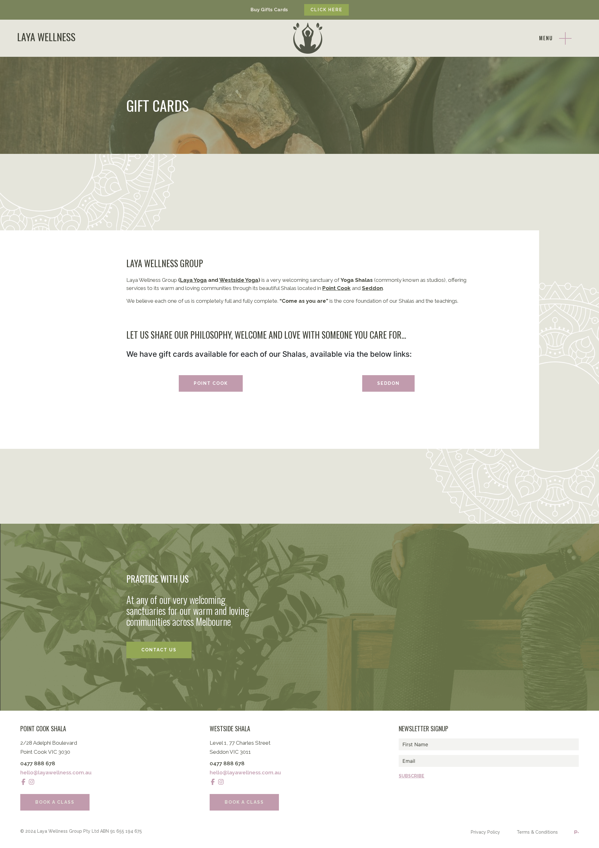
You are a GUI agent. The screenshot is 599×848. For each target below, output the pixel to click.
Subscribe (411, 775)
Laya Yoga (193, 280)
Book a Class (55, 802)
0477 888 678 (37, 763)
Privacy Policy (485, 832)
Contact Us (159, 649)
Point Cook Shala (43, 728)
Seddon (372, 288)
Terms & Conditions (537, 832)
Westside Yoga (238, 280)
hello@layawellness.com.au (56, 772)
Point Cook (211, 383)
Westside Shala (230, 728)
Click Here (326, 9)
